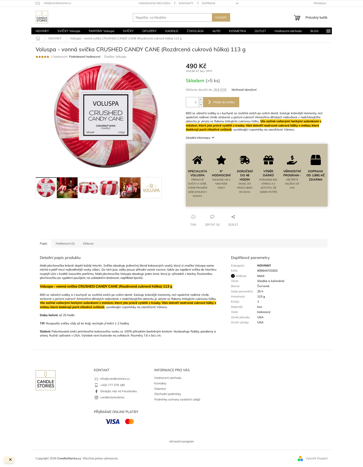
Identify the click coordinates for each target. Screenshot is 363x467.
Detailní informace (198, 138)
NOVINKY (264, 265)
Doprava (209, 3)
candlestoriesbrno (112, 397)
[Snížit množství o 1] (201, 104)
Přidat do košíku (224, 102)
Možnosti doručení (244, 90)
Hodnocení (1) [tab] (65, 243)
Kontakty (186, 3)
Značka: (115, 56)
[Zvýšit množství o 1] (201, 99)
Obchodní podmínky (167, 394)
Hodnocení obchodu (154, 3)
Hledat (221, 17)
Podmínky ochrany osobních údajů (177, 399)
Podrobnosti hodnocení (84, 56)
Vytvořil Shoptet (317, 458)
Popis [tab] (43, 243)
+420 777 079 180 (112, 385)
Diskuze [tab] (88, 243)
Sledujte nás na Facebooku (118, 391)
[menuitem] (42, 31)
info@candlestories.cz (115, 379)
